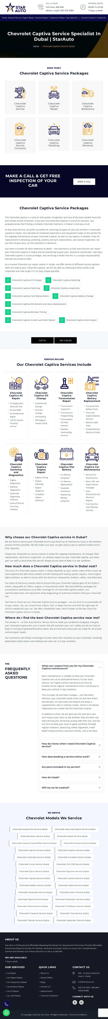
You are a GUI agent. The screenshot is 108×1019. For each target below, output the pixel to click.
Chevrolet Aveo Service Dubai (35, 836)
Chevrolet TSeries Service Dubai (33, 920)
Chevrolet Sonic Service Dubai (75, 892)
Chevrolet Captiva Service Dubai (74, 850)
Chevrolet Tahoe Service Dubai (32, 906)
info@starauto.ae (86, 982)
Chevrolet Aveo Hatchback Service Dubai (75, 829)
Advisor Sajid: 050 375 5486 (60, 10)
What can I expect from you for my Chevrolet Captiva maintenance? (68, 667)
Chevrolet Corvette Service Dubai (74, 857)
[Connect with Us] (75, 1002)
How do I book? (50, 777)
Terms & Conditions (49, 995)
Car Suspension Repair (17, 982)
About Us (44, 973)
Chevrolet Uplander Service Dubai (74, 920)
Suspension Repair (57, 17)
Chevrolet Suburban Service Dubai (73, 899)
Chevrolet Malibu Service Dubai (35, 885)
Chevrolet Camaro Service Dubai (80, 843)
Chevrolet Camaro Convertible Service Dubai (34, 843)
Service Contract (89, 17)
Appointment (46, 991)
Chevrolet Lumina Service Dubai (73, 878)
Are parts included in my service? (61, 767)
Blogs (42, 982)
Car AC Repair (13, 991)
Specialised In (72, 17)
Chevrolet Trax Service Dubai (74, 913)
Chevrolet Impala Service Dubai (34, 878)
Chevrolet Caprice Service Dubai (34, 850)
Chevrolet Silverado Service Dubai (35, 892)
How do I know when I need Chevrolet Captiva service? (68, 745)
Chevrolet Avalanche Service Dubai (30, 829)
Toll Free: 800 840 (55, 7)
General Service (15, 17)
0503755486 (83, 990)
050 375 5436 (84, 987)
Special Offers (46, 977)
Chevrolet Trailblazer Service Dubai (73, 906)
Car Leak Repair (14, 995)
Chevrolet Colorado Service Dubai (34, 857)
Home (4, 17)
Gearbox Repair (42, 17)
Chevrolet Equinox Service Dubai (72, 871)
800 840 (95, 987)
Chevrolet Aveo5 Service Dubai (72, 836)
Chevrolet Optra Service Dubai (73, 885)
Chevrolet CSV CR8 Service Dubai (73, 864)
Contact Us (101, 17)
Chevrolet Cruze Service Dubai (34, 864)
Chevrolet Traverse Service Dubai (36, 913)
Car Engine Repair (15, 977)
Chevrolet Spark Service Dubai (33, 899)
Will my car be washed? (55, 787)
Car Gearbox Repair (15, 986)
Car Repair (11, 973)
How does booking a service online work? (66, 756)
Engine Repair (28, 17)
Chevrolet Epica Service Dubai (34, 871)
